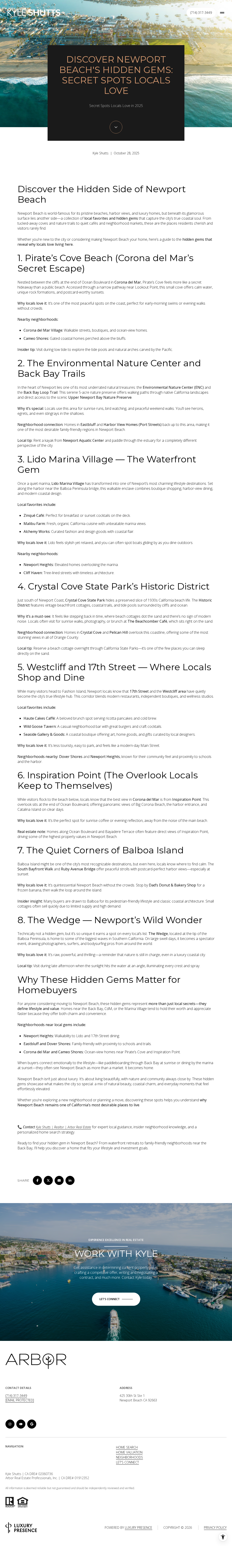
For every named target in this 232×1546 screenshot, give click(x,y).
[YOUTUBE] (20, 1424)
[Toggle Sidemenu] (222, 12)
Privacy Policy (215, 1527)
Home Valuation (129, 1452)
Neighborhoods (129, 1457)
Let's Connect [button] (127, 1462)
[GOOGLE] (31, 1424)
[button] (116, 1299)
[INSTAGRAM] (9, 1424)
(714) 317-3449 (201, 12)
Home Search (127, 1447)
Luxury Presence (138, 1527)
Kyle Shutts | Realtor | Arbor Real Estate (63, 1127)
